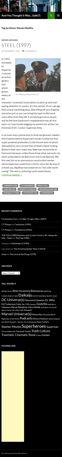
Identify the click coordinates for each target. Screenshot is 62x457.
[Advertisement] (13, 396)
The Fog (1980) (22, 238)
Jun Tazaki (53, 307)
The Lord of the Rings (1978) (23, 254)
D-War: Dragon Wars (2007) (33, 219)
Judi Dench (45, 307)
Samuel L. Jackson (17, 322)
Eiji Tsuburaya (8, 304)
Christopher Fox (9, 219)
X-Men (38, 335)
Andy (4, 254)
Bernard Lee (46, 291)
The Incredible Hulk (8, 331)
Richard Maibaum (40, 318)
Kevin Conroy (6, 310)
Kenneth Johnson (27, 189)
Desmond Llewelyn (35, 300)
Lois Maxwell (26, 310)
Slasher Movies (11, 326)
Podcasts (26, 318)
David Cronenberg (39, 296)
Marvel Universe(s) (16, 314)
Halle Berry (52, 304)
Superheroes (47, 193)
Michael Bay (37, 314)
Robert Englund (54, 319)
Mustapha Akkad (49, 315)
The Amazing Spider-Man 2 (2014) (29, 249)
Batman (35, 290)
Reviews (13, 40)
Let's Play (15, 310)
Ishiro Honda (34, 307)
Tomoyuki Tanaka (23, 331)
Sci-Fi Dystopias (30, 322)
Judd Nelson (9, 189)
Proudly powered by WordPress (14, 453)
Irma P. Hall (43, 186)
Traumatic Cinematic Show (19, 334)
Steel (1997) (16, 45)
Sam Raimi (5, 322)
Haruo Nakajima (19, 307)
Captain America (8, 296)
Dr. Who (50, 300)
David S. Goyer (51, 296)
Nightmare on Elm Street (10, 319)
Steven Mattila (30, 193)
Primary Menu (58, 15)
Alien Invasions (21, 290)
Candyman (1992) (22, 224)
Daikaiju (25, 295)
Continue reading (12, 174)
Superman (52, 326)
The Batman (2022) (23, 229)
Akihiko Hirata (7, 291)
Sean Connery (43, 322)
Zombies (45, 335)
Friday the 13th (22, 304)
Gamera (33, 304)
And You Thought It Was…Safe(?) (21, 15)
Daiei (16, 296)
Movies (5, 40)
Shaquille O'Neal (11, 193)
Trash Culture (40, 331)
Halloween (6, 307)
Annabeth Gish (10, 186)
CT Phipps (6, 224)
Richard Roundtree (48, 189)
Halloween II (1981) (20, 243)
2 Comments (30, 51)
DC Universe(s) (27, 186)
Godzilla (42, 304)
